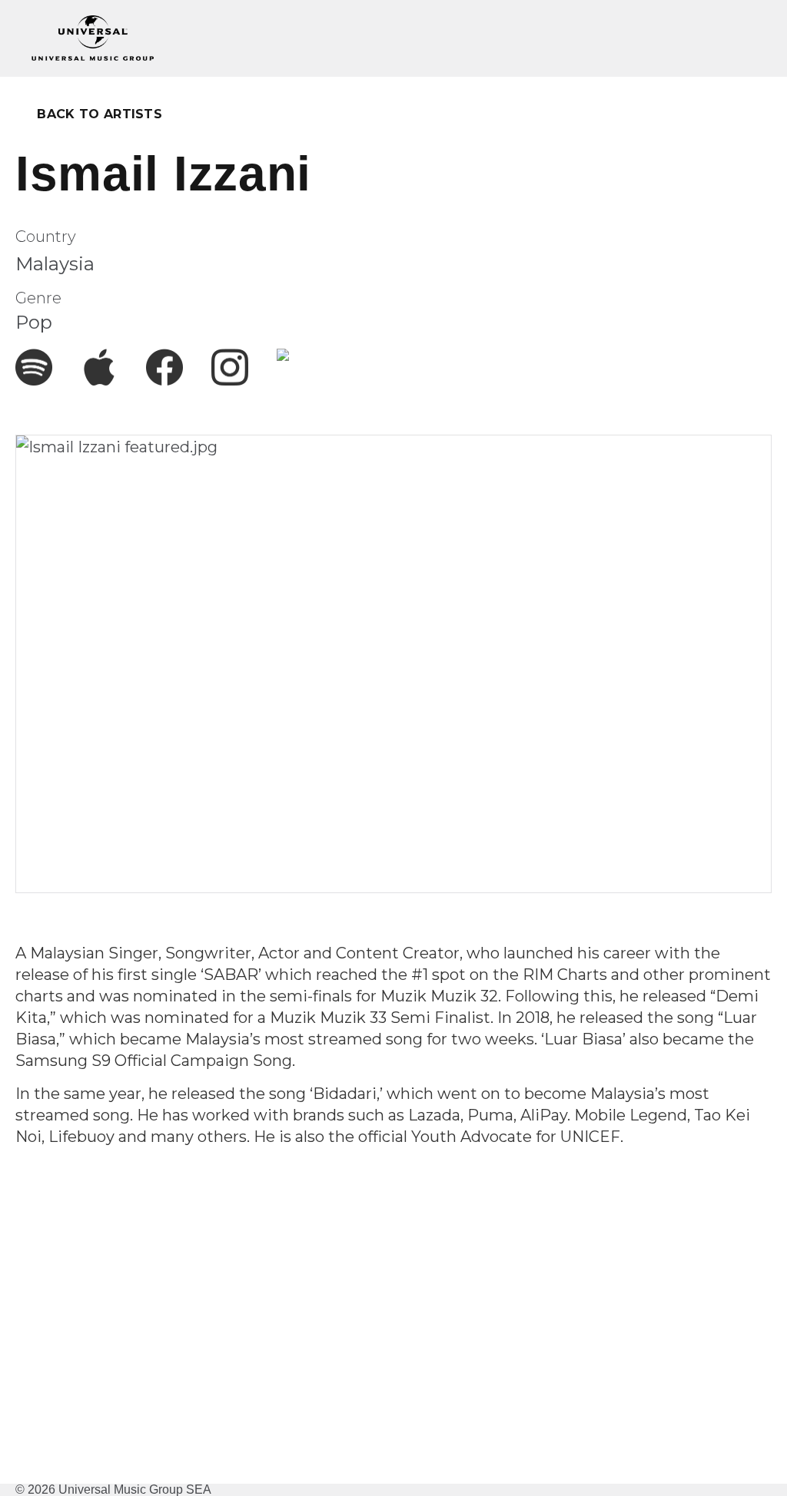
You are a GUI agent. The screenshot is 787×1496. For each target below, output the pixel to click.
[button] (744, 38)
